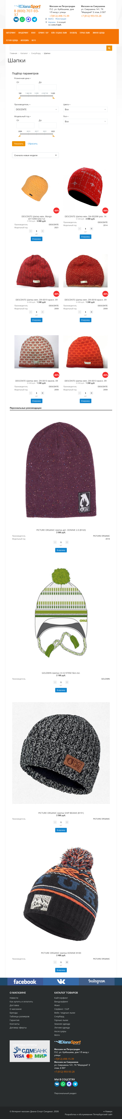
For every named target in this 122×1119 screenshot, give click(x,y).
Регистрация (60, 18)
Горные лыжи (61, 1020)
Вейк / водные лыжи (64, 1012)
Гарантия (14, 1020)
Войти (51, 18)
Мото (57, 1035)
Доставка (14, 1005)
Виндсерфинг (61, 1001)
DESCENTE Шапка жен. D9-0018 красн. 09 (86, 299)
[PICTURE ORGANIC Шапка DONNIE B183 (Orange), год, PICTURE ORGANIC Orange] (61, 893)
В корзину (36, 239)
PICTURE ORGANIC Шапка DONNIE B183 (61, 952)
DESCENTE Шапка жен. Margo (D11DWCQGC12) (37, 217)
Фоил (57, 1005)
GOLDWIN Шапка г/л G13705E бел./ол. (61, 673)
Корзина (51, 22)
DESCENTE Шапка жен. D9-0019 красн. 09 (37, 299)
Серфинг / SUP (61, 1009)
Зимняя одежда (62, 1023)
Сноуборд (59, 1016)
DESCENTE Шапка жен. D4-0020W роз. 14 (85, 216)
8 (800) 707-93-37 (26, 12)
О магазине (16, 1009)
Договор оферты (18, 1027)
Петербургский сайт (102, 1114)
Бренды (14, 1012)
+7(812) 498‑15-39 (59, 16)
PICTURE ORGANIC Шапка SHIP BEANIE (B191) (61, 813)
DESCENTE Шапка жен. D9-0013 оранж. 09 (36, 380)
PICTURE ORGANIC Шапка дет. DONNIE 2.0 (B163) (61, 530)
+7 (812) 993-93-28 (91, 16)
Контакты (14, 1023)
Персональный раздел (65, 1093)
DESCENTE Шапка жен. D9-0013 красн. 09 (86, 380)
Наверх (108, 1111)
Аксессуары (60, 1031)
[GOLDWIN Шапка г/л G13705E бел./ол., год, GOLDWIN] (61, 613)
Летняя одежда (62, 1027)
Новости (14, 997)
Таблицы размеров (19, 1016)
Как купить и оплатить (21, 1001)
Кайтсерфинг (61, 997)
